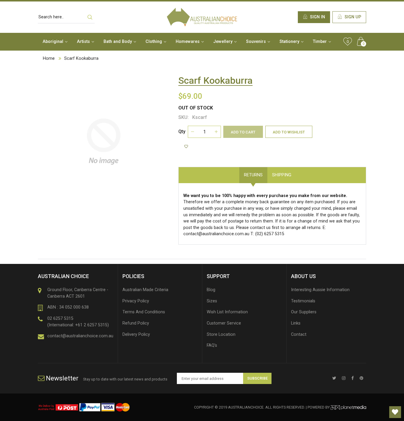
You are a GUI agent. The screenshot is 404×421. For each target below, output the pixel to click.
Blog (211, 289)
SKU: (183, 117)
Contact (298, 334)
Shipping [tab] (281, 175)
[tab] (301, 172)
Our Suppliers (303, 311)
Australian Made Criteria (145, 289)
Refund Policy (135, 323)
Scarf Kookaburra (81, 58)
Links (295, 323)
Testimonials (303, 301)
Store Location (221, 334)
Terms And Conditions (143, 311)
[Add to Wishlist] (186, 147)
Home (49, 58)
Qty (181, 131)
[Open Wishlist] (395, 412)
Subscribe (257, 378)
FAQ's (212, 345)
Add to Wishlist (289, 132)
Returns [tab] (253, 175)
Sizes (212, 301)
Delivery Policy (136, 334)
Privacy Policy (135, 301)
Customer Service (224, 323)
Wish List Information (227, 311)
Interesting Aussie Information (320, 289)
